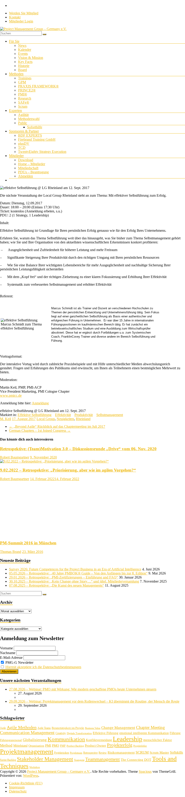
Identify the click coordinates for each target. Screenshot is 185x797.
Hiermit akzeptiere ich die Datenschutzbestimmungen (43, 667)
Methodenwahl (28, 119)
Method (6, 745)
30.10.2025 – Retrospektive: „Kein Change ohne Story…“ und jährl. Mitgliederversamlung (74, 581)
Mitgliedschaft (28, 168)
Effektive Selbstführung (34, 415)
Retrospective (90, 752)
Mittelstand (20, 745)
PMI (48, 745)
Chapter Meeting (150, 727)
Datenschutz (18, 791)
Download (25, 160)
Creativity (61, 733)
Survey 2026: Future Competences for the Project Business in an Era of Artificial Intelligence (75, 569)
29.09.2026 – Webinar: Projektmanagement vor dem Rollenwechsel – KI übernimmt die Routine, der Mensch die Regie (94, 701)
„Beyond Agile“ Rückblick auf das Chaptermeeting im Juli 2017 (57, 426)
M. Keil (5, 419)
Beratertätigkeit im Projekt (68, 728)
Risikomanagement (121, 752)
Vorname (6, 648)
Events (23, 54)
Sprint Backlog (8, 759)
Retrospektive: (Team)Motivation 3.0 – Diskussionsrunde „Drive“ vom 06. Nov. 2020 (78, 448)
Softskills (176, 752)
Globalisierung (35, 740)
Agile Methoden (22, 727)
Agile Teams (44, 728)
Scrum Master (159, 752)
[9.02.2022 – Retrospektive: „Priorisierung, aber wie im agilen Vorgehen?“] (54, 461)
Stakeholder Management (45, 759)
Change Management (118, 728)
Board (22, 70)
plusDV (23, 143)
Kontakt (15, 17)
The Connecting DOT (136, 759)
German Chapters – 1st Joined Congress (40, 430)
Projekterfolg (119, 745)
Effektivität (63, 415)
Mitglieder (16, 156)
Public (22, 123)
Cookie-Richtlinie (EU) (25, 783)
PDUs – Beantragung (33, 172)
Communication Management (27, 732)
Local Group (46, 419)
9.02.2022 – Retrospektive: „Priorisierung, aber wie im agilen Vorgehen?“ (68, 470)
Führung (175, 733)
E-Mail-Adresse (11, 657)
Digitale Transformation (79, 733)
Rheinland (83, 419)
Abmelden (25, 176)
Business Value (92, 728)
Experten (15, 110)
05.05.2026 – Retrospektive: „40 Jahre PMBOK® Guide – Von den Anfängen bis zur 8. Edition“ (78, 573)
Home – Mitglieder (31, 164)
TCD (21, 147)
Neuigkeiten (65, 419)
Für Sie (14, 41)
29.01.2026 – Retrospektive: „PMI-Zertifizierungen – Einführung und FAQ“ (63, 577)
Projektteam (76, 753)
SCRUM (142, 752)
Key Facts (25, 62)
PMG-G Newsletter (19, 662)
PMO (55, 745)
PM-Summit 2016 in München (28, 543)
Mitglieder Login (21, 21)
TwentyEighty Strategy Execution (42, 152)
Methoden (16, 74)
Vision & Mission (30, 58)
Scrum (22, 106)
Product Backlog (75, 746)
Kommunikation (66, 739)
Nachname (7, 653)
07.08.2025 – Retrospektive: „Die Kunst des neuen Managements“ (56, 585)
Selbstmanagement (109, 415)
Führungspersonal (11, 740)
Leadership (127, 738)
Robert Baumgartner (14, 457)
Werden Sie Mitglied (23, 13)
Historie (23, 66)
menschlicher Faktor (157, 740)
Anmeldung (40, 403)
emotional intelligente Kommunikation (144, 733)
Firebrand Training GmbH (37, 139)
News (22, 45)
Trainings (24, 78)
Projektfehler (140, 746)
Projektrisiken (61, 752)
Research (24, 98)
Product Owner (95, 745)
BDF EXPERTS (30, 135)
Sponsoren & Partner (24, 131)
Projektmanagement (26, 751)
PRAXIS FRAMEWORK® (38, 86)
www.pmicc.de (11, 395)
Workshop (34, 767)
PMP (63, 745)
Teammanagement (102, 759)
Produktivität (83, 415)
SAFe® (23, 102)
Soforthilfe (34, 127)
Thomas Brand (10, 552)
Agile (3, 728)
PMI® (22, 94)
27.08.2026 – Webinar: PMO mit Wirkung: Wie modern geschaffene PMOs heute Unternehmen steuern (82, 689)
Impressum (17, 787)
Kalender (24, 49)
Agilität (23, 115)
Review (103, 752)
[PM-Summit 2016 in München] (30, 534)
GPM (22, 82)
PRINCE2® (27, 90)
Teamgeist (79, 760)
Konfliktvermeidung (99, 740)
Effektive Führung (105, 733)
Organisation (36, 745)
